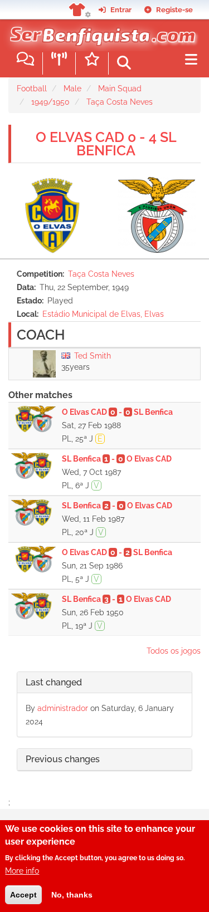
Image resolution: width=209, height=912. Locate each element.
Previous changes (63, 759)
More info (22, 870)
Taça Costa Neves (119, 101)
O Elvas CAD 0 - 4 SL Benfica (106, 144)
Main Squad (120, 88)
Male (72, 88)
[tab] (104, 683)
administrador (62, 708)
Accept (23, 894)
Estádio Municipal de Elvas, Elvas (103, 314)
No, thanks (72, 894)
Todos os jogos (174, 650)
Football (32, 88)
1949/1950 (50, 101)
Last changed (54, 682)
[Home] (100, 33)
